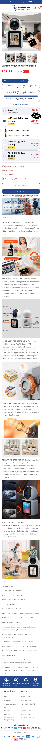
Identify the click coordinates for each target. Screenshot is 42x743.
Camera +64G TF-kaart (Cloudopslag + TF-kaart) (20, 92)
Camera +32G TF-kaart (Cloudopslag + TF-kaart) (20, 86)
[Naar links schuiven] (2, 58)
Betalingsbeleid (27, 700)
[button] (21, 111)
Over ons (7, 700)
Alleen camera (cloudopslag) (15, 81)
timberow (26, 732)
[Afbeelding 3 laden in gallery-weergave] (32, 58)
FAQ (6, 696)
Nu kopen (21, 191)
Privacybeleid (26, 696)
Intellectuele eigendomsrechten (28, 715)
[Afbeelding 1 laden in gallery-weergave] (10, 58)
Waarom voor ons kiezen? (10, 709)
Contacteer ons (10, 704)
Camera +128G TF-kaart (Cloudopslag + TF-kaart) (21, 99)
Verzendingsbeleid (28, 704)
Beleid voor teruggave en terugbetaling (9, 717)
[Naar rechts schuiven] (39, 58)
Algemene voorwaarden (26, 709)
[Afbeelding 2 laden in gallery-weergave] (21, 58)
